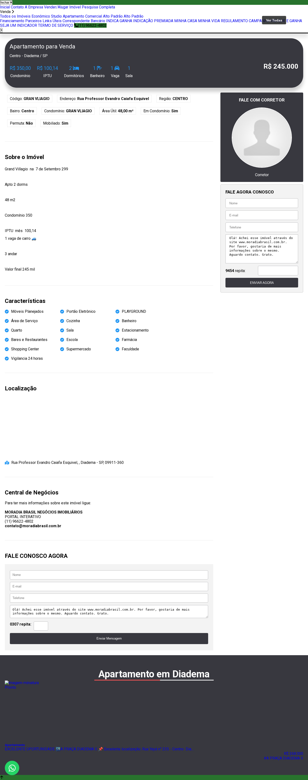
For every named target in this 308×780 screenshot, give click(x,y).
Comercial (93, 16)
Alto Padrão (113, 16)
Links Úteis (52, 21)
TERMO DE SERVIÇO (55, 25)
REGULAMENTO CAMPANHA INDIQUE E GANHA (261, 21)
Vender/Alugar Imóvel (62, 7)
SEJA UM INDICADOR (18, 25)
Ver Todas (274, 20)
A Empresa (34, 7)
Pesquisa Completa (98, 7)
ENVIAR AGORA (262, 283)
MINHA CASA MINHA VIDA (197, 21)
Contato (17, 7)
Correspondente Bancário (84, 21)
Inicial (5, 7)
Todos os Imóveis (15, 16)
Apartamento (73, 16)
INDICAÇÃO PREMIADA (153, 21)
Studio (56, 16)
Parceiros (33, 21)
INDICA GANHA (119, 21)
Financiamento (12, 21)
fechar (5, 2)
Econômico (41, 16)
